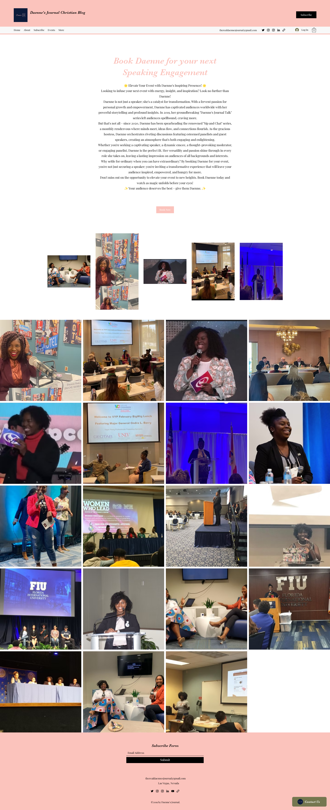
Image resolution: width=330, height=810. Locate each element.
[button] (314, 30)
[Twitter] (263, 30)
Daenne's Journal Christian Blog (58, 12)
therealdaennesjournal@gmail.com (238, 30)
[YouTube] (172, 791)
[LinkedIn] (278, 30)
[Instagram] (268, 30)
